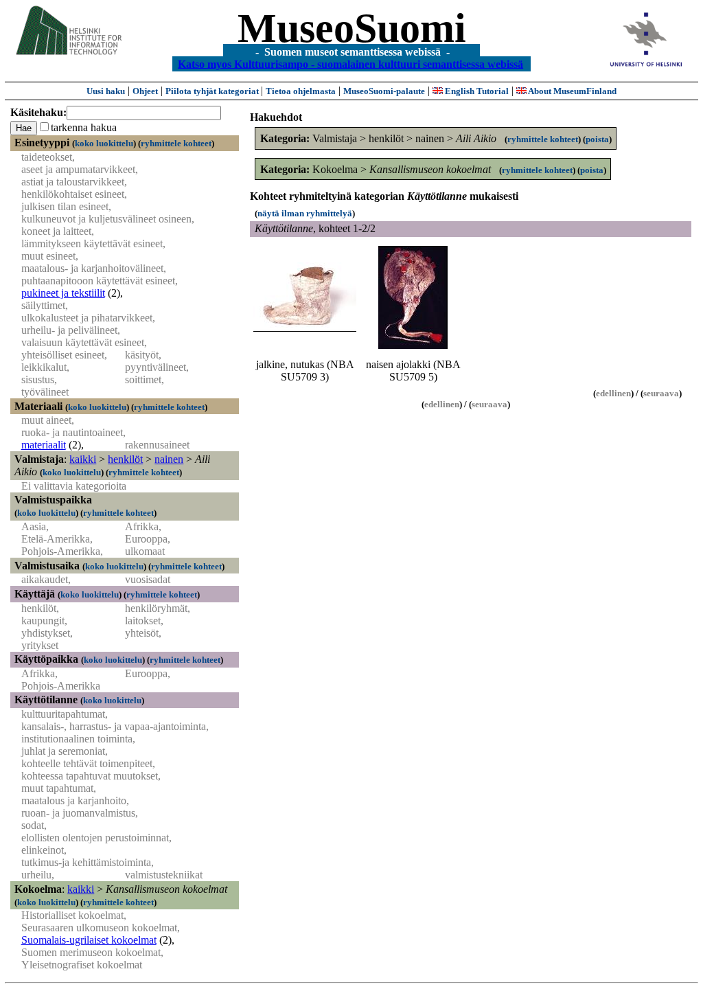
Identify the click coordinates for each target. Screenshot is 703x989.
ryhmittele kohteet (176, 143)
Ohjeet (145, 91)
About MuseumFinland (571, 91)
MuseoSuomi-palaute (384, 91)
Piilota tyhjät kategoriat (213, 91)
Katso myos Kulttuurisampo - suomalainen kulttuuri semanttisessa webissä (350, 63)
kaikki (82, 459)
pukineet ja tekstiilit (63, 293)
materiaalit (43, 445)
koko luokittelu (104, 143)
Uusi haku (106, 91)
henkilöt (125, 459)
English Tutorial (476, 91)
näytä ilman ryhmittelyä (304, 213)
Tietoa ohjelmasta (301, 91)
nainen (168, 459)
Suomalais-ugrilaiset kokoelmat (89, 940)
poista (597, 139)
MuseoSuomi (352, 28)
